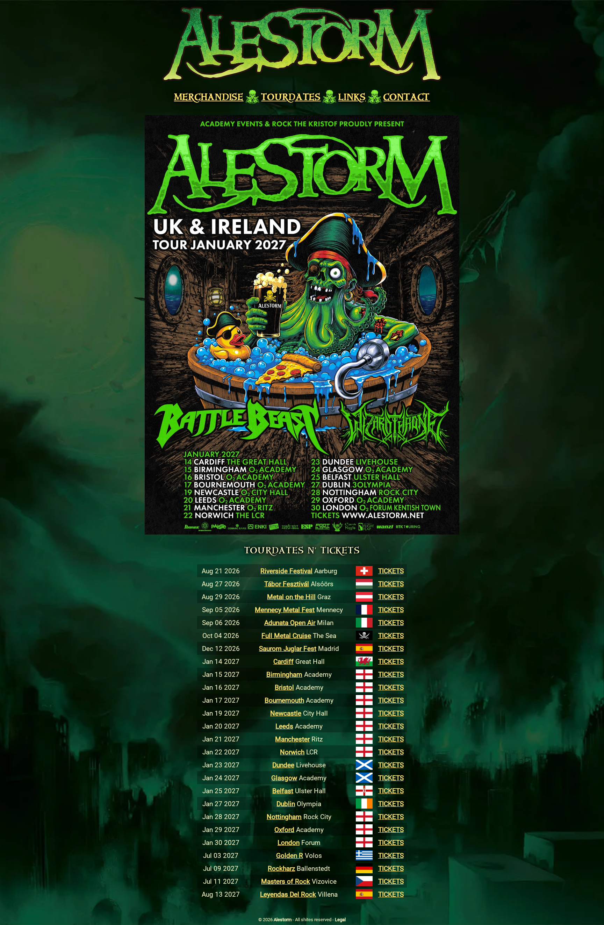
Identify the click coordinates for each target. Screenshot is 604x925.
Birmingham (284, 674)
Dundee (283, 764)
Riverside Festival (286, 570)
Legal (340, 919)
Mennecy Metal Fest (285, 609)
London (289, 842)
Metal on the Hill (291, 596)
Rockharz (281, 868)
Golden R (289, 855)
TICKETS (391, 570)
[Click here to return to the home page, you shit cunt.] (302, 44)
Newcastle (285, 713)
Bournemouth (284, 700)
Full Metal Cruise (286, 635)
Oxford (284, 829)
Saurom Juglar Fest (287, 648)
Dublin (285, 803)
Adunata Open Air (289, 622)
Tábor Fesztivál (286, 583)
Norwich (292, 751)
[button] (302, 325)
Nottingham (284, 816)
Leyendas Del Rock (288, 894)
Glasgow (284, 777)
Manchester (292, 738)
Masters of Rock (285, 881)
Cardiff (283, 661)
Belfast (282, 790)
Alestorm (283, 919)
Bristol (284, 687)
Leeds (284, 726)
